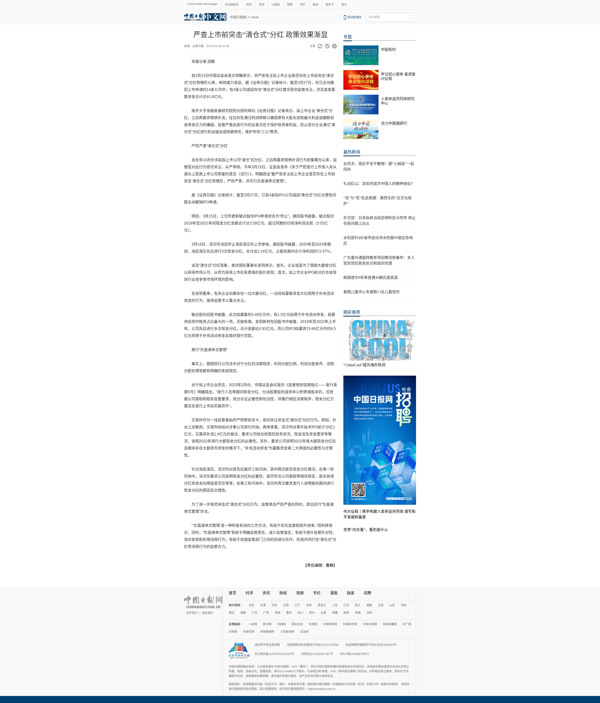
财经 (283, 593)
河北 (274, 605)
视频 (289, 4)
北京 (251, 605)
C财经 (276, 4)
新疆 (358, 612)
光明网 (233, 631)
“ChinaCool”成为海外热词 (364, 365)
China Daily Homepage (203, 4)
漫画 (334, 593)
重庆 (289, 612)
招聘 (367, 593)
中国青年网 (330, 624)
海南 (277, 612)
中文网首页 (232, 4)
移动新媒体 (354, 17)
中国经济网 (350, 624)
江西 (380, 605)
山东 (392, 605)
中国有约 (388, 50)
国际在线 (297, 624)
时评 (249, 4)
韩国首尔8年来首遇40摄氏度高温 (370, 278)
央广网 (407, 624)
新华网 (267, 624)
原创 (315, 4)
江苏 (346, 605)
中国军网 (248, 631)
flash (255, 17)
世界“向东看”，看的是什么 (365, 530)
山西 (286, 605)
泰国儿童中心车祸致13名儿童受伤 (371, 292)
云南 (323, 612)
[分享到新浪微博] (327, 46)
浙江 (357, 605)
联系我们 (207, 613)
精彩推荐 (351, 312)
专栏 (302, 4)
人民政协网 (287, 631)
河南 (403, 605)
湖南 (243, 612)
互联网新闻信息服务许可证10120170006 (313, 645)
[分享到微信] (320, 46)
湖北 (231, 612)
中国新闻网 (267, 631)
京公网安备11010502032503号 (274, 654)
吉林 (309, 605)
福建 (369, 605)
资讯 (262, 4)
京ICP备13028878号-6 (354, 654)
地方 (344, 4)
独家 (350, 593)
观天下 (330, 4)
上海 (335, 605)
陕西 (346, 612)
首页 (232, 593)
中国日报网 (238, 17)
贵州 (312, 612)
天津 (263, 605)
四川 (300, 612)
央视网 (313, 624)
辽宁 (297, 605)
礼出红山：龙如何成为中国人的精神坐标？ (379, 184)
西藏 (335, 612)
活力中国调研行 (394, 123)
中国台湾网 (370, 624)
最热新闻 (351, 152)
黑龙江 (322, 605)
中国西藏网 (390, 624)
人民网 (253, 624)
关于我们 (192, 613)
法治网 (304, 631)
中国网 (281, 624)
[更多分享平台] (334, 46)
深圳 (369, 612)
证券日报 (198, 46)
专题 (347, 37)
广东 (254, 612)
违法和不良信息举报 (267, 645)
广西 (266, 612)
